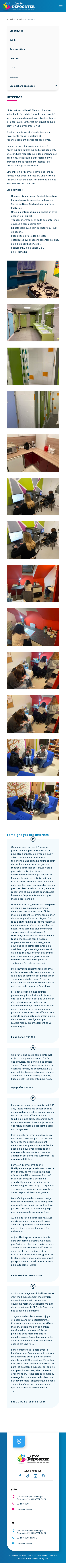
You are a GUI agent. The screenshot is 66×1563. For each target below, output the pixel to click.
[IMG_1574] (33, 775)
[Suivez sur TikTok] (28, 1476)
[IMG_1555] (33, 470)
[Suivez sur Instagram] (35, 1476)
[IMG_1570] (33, 688)
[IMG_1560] (33, 557)
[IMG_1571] (33, 731)
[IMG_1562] (33, 297)
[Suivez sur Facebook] (20, 1476)
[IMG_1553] (33, 384)
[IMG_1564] (33, 644)
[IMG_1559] (33, 514)
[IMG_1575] (33, 818)
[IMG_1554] (33, 427)
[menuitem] (33, 30)
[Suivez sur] (44, 1476)
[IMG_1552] (33, 340)
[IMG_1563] (33, 601)
